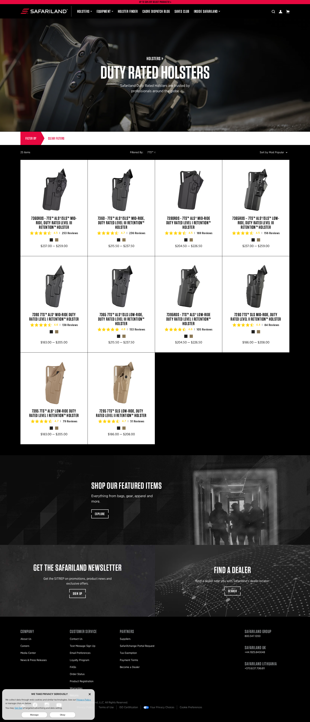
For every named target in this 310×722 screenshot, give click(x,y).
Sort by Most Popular (272, 152)
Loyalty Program (79, 660)
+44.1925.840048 (255, 652)
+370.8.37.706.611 (255, 668)
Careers (24, 646)
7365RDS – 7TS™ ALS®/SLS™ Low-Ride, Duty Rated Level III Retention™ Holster (255, 208)
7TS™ (150, 152)
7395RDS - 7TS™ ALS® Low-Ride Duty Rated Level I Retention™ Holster (188, 304)
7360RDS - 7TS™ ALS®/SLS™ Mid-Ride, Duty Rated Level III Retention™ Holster (54, 208)
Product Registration (81, 681)
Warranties (76, 688)
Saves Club (182, 11)
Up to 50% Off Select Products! (154, 2)
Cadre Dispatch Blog (156, 11)
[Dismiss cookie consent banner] (89, 694)
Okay (62, 714)
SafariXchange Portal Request (137, 646)
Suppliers (125, 639)
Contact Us (76, 639)
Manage (34, 714)
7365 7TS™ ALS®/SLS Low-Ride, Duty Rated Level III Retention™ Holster (121, 304)
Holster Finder (128, 11)
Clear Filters (56, 138)
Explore (100, 514)
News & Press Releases (33, 660)
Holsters (83, 11)
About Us (25, 639)
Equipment (104, 11)
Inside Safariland (206, 11)
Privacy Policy (83, 699)
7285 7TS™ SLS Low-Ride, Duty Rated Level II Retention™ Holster (121, 398)
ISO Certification (128, 707)
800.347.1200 (252, 636)
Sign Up (77, 593)
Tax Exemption (128, 653)
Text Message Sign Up (82, 646)
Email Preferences (80, 653)
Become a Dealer (130, 667)
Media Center (28, 653)
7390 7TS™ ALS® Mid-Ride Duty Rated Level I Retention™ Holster (54, 304)
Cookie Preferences (191, 707)
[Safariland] (44, 11)
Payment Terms (129, 660)
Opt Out (18, 708)
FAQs (73, 667)
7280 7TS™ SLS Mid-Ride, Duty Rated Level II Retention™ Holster (255, 304)
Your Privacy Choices (162, 707)
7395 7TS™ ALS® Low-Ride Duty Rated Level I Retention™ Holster (54, 398)
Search (232, 591)
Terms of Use (106, 707)
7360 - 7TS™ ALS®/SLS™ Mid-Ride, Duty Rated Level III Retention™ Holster (121, 208)
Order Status (77, 674)
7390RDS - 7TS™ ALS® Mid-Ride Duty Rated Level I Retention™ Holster (188, 208)
